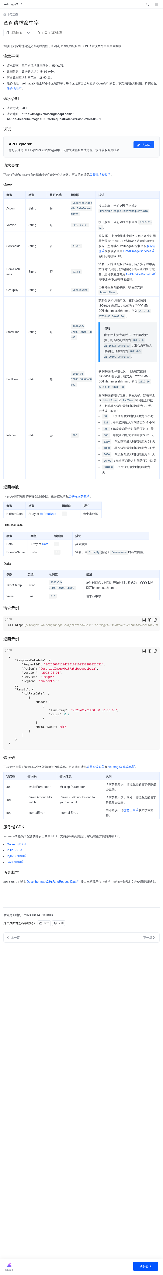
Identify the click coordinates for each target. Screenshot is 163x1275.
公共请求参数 (98, 174)
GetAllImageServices (137, 251)
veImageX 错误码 (120, 767)
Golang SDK (15, 844)
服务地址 (13, 88)
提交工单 (129, 810)
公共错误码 (94, 767)
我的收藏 (56, 32)
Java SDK (13, 862)
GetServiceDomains (139, 274)
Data (45, 544)
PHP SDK (13, 850)
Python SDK (15, 856)
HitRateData (48, 514)
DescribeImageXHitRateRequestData (52, 881)
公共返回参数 (78, 496)
